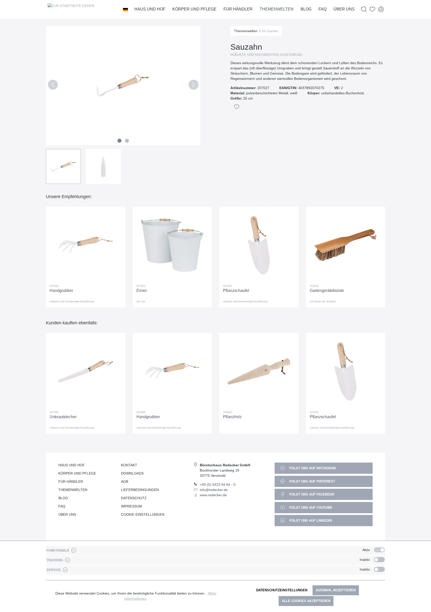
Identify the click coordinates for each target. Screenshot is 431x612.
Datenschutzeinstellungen (281, 590)
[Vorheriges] (53, 86)
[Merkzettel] (372, 9)
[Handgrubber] (85, 245)
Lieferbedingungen (140, 490)
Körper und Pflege (77, 473)
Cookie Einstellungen (142, 514)
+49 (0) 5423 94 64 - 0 (217, 485)
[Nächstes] (193, 86)
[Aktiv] (379, 549)
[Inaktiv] (379, 559)
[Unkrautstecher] (85, 371)
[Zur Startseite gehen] (71, 9)
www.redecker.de (213, 495)
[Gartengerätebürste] (346, 245)
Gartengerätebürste (327, 290)
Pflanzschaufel (236, 290)
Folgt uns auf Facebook (311, 494)
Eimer (141, 290)
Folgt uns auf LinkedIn (310, 520)
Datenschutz (134, 498)
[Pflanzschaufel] (259, 245)
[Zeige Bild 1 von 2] (119, 141)
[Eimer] (172, 245)
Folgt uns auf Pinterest (311, 481)
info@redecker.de (214, 490)
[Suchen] (364, 9)
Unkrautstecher (63, 417)
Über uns (67, 514)
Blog (63, 498)
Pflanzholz (232, 417)
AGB (124, 482)
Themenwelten (72, 490)
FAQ (61, 506)
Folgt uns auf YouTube (310, 507)
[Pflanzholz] (259, 371)
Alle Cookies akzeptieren (306, 601)
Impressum (131, 506)
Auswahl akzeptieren (336, 590)
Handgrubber (61, 290)
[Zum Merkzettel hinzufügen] (236, 106)
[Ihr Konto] (381, 9)
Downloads (132, 473)
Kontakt (129, 465)
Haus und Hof (71, 465)
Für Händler (70, 482)
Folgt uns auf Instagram (312, 468)
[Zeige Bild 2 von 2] (127, 141)
